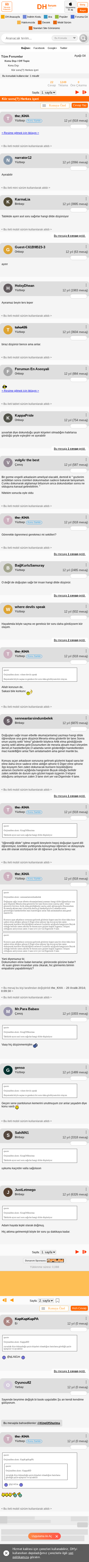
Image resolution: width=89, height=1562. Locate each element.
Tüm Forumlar (12, 56)
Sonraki (77, 92)
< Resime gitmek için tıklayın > (20, 133)
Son (85, 92)
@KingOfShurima (48, 1423)
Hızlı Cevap (79, 1308)
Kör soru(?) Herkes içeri (24, 70)
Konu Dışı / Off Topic (17, 61)
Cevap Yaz (79, 105)
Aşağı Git (80, 55)
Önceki (11, 1300)
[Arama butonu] (83, 38)
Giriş (82, 4)
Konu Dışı (13, 65)
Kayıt (83, 10)
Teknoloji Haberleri (6, 8)
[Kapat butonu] (58, 1536)
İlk (3, 1300)
